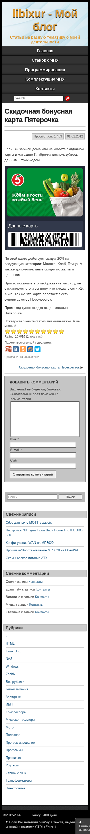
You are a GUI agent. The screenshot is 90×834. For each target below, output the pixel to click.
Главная (45, 51)
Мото (10, 727)
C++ (9, 636)
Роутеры (12, 765)
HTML (10, 643)
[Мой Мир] (30, 349)
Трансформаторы (19, 780)
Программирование (45, 70)
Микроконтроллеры (20, 719)
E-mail (16, 450)
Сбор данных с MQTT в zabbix (29, 522)
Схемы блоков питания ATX (27, 558)
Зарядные (13, 697)
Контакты (45, 89)
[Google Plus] (9, 349)
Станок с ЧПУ (45, 60)
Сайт (14, 460)
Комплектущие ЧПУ (45, 79)
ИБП (9, 704)
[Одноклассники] (23, 349)
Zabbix (11, 674)
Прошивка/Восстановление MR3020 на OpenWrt (42, 550)
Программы (14, 750)
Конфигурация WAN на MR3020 (30, 543)
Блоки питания (17, 689)
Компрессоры (16, 712)
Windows (12, 666)
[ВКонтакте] (16, 349)
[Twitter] (37, 349)
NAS (9, 659)
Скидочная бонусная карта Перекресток (49, 367)
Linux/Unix (13, 651)
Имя (14, 439)
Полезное (13, 735)
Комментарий (20, 399)
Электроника (15, 788)
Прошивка (13, 758)
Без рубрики (15, 682)
